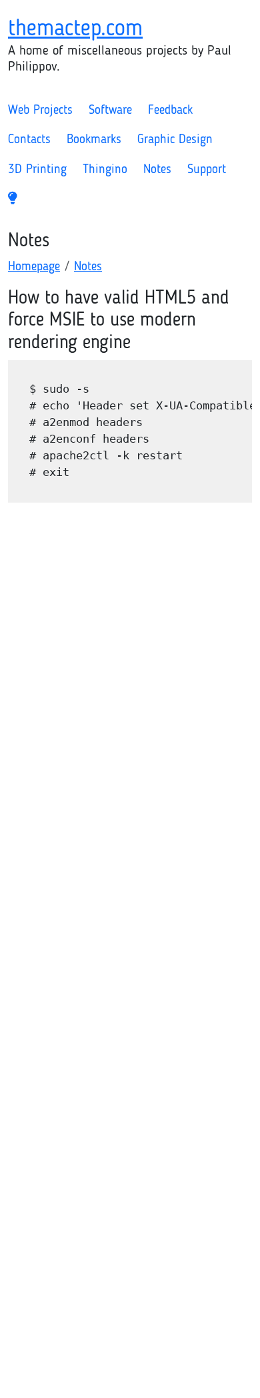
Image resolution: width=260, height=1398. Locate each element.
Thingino (105, 170)
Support (206, 170)
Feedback (170, 111)
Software (110, 111)
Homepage (34, 267)
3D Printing (37, 170)
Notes (157, 170)
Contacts (29, 140)
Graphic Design (175, 140)
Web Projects (40, 111)
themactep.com (75, 29)
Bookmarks (94, 140)
